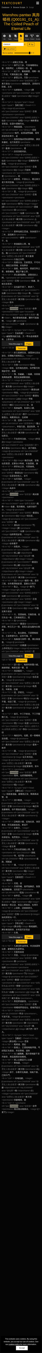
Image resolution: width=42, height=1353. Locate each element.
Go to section (8, 53)
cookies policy (14, 1344)
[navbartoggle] (37, 3)
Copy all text (10, 49)
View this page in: (16, 344)
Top (31, 44)
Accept (22, 1348)
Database (5, 7)
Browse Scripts (19, 7)
